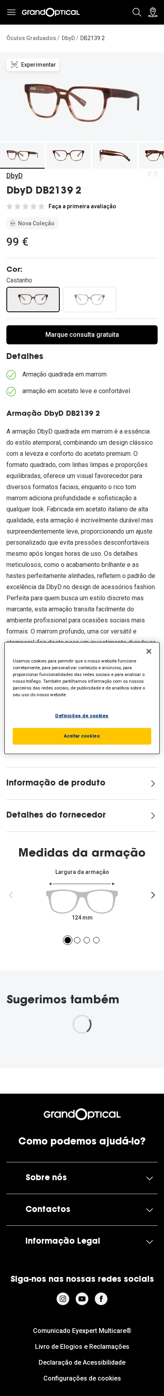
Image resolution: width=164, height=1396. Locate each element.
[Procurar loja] (153, 12)
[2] (77, 940)
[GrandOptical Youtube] (82, 1298)
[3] (87, 940)
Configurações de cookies (82, 1378)
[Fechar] (149, 651)
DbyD (68, 38)
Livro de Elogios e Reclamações (82, 1346)
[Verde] (89, 299)
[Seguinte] (153, 895)
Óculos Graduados (31, 38)
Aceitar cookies (82, 736)
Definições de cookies (82, 715)
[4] (96, 940)
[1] (67, 940)
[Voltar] (11, 895)
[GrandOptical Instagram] (63, 1298)
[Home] (51, 12)
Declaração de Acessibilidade (82, 1362)
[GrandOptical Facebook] (101, 1298)
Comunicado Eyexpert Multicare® (82, 1331)
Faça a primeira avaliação (82, 206)
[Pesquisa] (137, 12)
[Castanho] (33, 299)
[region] (82, 697)
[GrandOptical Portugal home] (82, 1114)
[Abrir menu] (11, 12)
